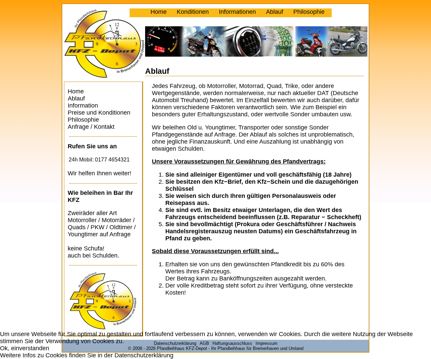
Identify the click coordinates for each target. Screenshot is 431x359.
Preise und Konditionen (99, 112)
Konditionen (193, 11)
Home (159, 11)
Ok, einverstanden (24, 348)
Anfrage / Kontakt (91, 126)
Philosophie (309, 11)
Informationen (237, 11)
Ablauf (274, 11)
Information (83, 105)
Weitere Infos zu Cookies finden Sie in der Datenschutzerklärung (86, 355)
